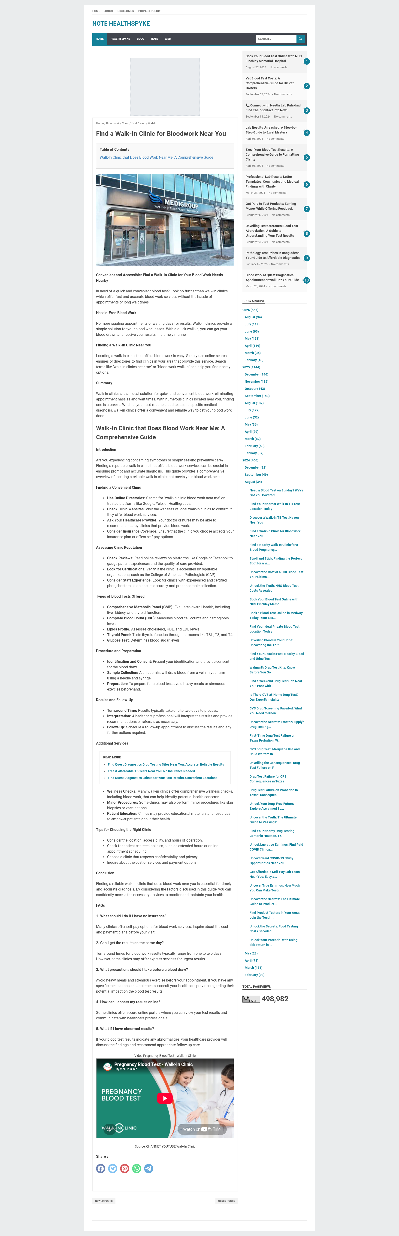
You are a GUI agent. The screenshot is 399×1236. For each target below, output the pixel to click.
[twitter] (112, 1168)
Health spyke (120, 38)
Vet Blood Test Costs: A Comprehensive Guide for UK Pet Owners (270, 83)
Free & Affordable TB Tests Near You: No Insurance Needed (151, 771)
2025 (251, 367)
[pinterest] (124, 1168)
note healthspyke (121, 23)
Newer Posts (104, 1201)
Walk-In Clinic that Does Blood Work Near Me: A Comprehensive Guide (156, 157)
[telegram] (148, 1168)
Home (96, 11)
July (252, 324)
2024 (250, 460)
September (257, 396)
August (253, 317)
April (252, 346)
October (255, 389)
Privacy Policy (149, 11)
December (256, 374)
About (108, 11)
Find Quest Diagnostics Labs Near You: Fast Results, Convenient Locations (162, 778)
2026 (250, 310)
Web (168, 38)
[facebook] (100, 1168)
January (254, 360)
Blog (140, 38)
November (257, 381)
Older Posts (226, 1201)
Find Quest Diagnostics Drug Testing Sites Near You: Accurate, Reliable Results (166, 764)
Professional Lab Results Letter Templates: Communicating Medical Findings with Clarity (272, 181)
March (253, 353)
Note (154, 38)
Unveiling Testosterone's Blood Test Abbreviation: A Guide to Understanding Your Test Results (272, 230)
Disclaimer (126, 11)
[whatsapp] (136, 1168)
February (255, 446)
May (252, 338)
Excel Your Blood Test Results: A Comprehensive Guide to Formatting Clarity (272, 154)
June (252, 331)
